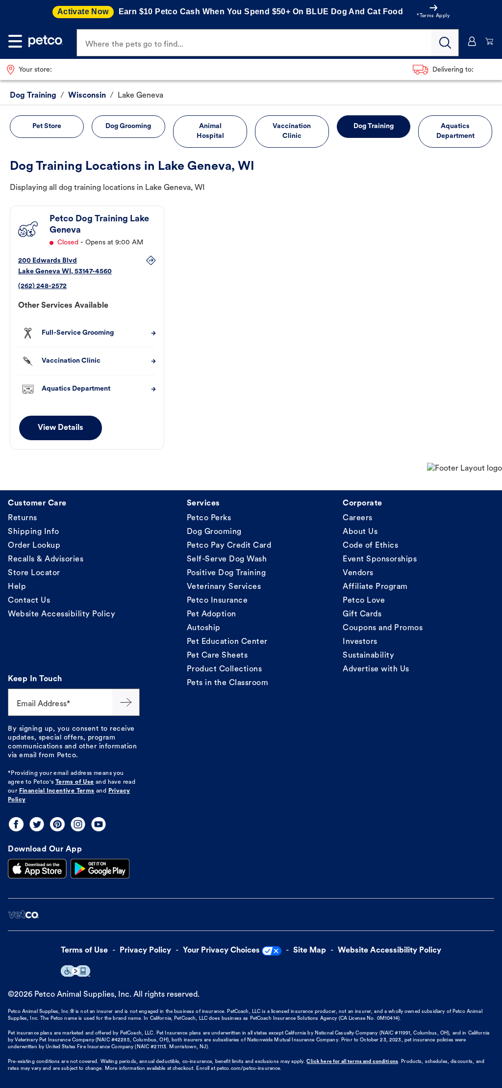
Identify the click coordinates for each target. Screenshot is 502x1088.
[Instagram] (78, 824)
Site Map (309, 951)
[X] (36, 824)
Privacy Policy (145, 951)
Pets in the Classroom (228, 683)
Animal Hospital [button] (210, 131)
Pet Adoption (211, 614)
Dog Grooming (214, 532)
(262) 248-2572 (42, 286)
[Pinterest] (57, 824)
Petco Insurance (217, 601)
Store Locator (34, 573)
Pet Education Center (227, 642)
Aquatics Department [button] (455, 131)
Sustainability (368, 656)
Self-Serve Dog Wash (227, 559)
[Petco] (45, 41)
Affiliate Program (375, 587)
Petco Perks (209, 518)
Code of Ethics (370, 546)
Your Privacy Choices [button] (221, 951)
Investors (360, 642)
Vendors (358, 573)
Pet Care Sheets (217, 656)
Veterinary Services (224, 587)
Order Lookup (34, 546)
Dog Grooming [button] (128, 126)
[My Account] (471, 41)
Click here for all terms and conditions (352, 1061)
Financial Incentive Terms (57, 791)
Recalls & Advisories (45, 559)
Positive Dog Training (226, 573)
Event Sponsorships (380, 559)
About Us (360, 532)
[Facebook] (16, 824)
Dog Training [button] (373, 126)
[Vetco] (23, 914)
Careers (358, 518)
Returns (22, 518)
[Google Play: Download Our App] (100, 868)
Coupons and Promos (383, 628)
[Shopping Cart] (489, 41)
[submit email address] (126, 702)
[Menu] (15, 41)
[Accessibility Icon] (75, 971)
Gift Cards (362, 614)
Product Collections (224, 669)
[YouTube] (98, 824)
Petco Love (364, 601)
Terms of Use (74, 782)
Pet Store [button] (46, 126)
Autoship (204, 628)
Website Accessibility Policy (61, 614)
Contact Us (29, 601)
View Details (60, 428)
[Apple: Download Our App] (37, 868)
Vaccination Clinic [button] (292, 131)
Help (17, 587)
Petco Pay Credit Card (229, 546)
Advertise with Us (376, 669)
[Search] (445, 42)
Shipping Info (33, 532)
